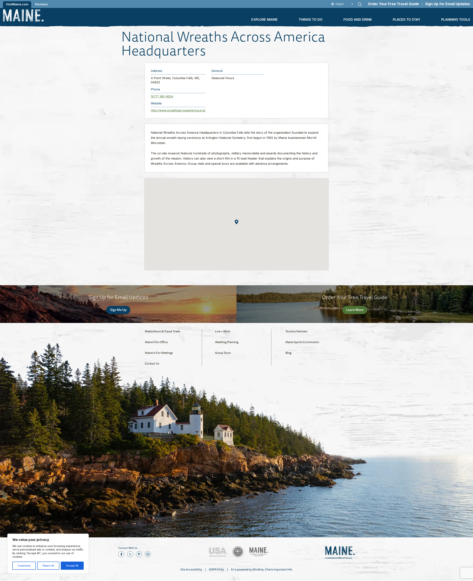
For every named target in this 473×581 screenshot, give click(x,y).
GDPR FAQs (216, 569)
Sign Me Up (118, 309)
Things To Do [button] (310, 19)
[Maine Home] (23, 15)
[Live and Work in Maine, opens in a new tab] (238, 551)
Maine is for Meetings (159, 352)
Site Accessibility (191, 569)
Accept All (72, 565)
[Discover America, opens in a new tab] (217, 552)
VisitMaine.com (17, 4)
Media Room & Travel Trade (162, 331)
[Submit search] (360, 4)
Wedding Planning (226, 342)
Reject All (48, 565)
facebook (121, 554)
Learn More (354, 309)
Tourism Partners (296, 331)
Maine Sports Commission (302, 342)
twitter (130, 554)
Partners (41, 4)
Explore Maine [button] (264, 19)
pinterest (139, 554)
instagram (148, 554)
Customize (24, 565)
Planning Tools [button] (455, 19)
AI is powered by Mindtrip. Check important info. (262, 569)
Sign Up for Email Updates (447, 4)
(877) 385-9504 (162, 96)
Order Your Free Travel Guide (393, 4)
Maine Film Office (156, 342)
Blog (288, 352)
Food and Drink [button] (357, 19)
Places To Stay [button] (406, 19)
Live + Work (222, 331)
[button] (236, 222)
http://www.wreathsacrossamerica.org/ (178, 110)
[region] (48, 554)
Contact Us (152, 363)
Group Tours (223, 352)
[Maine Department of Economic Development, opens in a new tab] (258, 551)
